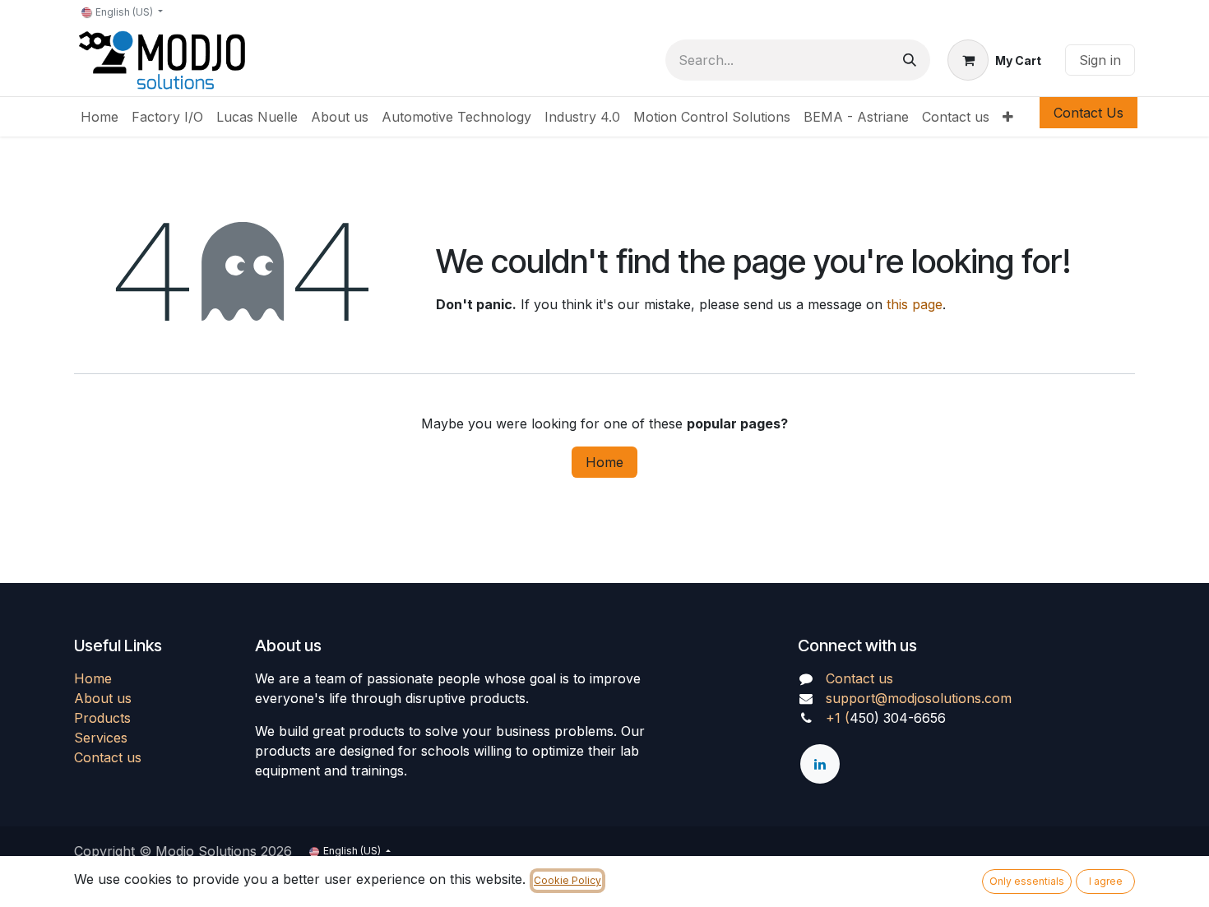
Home (604, 462)
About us (103, 698)
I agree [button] (1106, 881)
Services (100, 737)
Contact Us (1088, 112)
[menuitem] (99, 116)
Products (102, 718)
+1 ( (838, 718)
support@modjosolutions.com (919, 698)
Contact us (107, 757)
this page (915, 304)
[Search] (909, 60)
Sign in (1100, 60)
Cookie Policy (567, 880)
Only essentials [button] (1026, 881)
